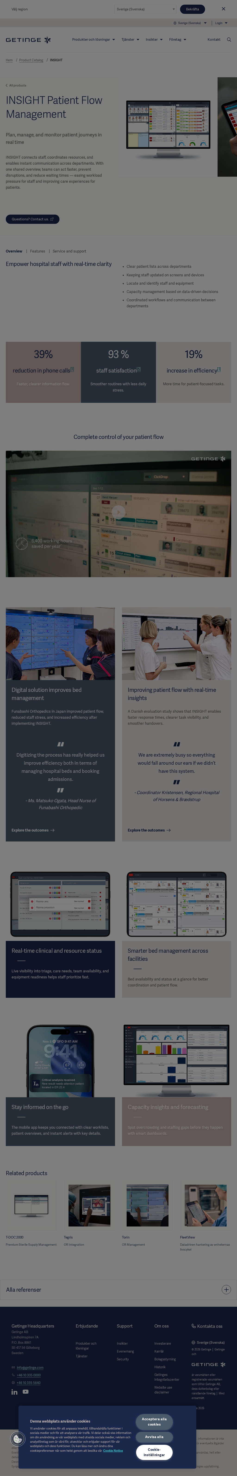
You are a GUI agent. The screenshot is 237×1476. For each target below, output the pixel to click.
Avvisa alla (154, 1437)
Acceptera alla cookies (154, 1422)
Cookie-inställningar (154, 1452)
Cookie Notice (113, 1451)
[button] (17, 1439)
